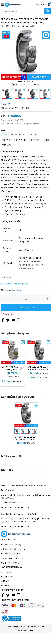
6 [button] (29, 81)
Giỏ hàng (6, 585)
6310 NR (45, 140)
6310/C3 (23, 135)
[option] (26, 55)
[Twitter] (8, 320)
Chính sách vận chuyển (13, 549)
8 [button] (32, 81)
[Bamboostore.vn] (18, 4)
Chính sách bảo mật (12, 544)
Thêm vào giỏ (26, 307)
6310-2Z (13, 135)
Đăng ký (6, 581)
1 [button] (19, 81)
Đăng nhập (7, 576)
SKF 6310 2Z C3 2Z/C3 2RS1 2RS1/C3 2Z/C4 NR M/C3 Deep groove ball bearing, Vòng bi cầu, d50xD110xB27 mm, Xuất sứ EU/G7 (26, 438)
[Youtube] (13, 320)
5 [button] (27, 81)
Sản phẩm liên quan (15, 333)
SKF (9, 104)
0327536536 (16, 503)
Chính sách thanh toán (13, 558)
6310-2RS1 (6, 140)
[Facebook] (2, 320)
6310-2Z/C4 (34, 140)
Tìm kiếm (6, 572)
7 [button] (30, 81)
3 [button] (24, 81)
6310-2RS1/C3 (20, 140)
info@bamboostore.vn (18, 507)
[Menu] (2, 4)
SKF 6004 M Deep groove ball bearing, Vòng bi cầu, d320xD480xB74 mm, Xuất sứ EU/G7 (13, 368)
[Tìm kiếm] (47, 11)
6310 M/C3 (6, 145)
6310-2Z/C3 (34, 135)
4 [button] (26, 81)
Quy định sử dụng (10, 562)
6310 (5, 135)
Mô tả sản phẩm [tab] (12, 456)
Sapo (32, 630)
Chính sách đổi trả (11, 553)
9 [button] (34, 81)
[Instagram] (18, 320)
